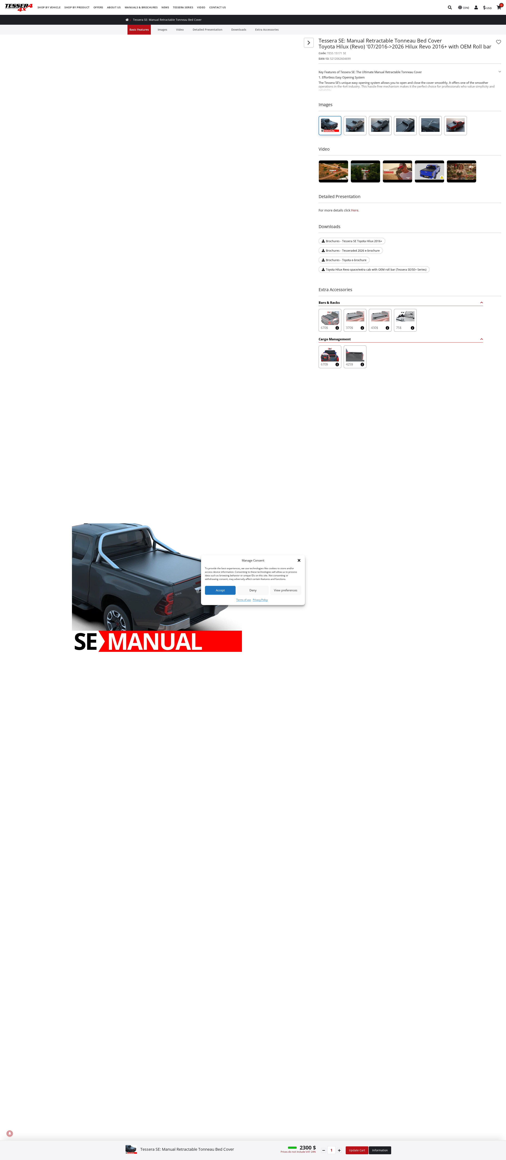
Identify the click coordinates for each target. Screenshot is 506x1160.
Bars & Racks (329, 303)
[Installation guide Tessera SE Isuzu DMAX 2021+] (429, 171)
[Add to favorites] (498, 42)
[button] (299, 560)
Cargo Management (335, 339)
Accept (220, 590)
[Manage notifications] (10, 1133)
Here (354, 210)
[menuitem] (49, 7)
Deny (253, 590)
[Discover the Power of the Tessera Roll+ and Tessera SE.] (397, 171)
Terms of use (243, 599)
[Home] (127, 20)
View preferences (285, 590)
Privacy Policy (260, 599)
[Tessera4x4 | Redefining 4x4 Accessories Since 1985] (333, 171)
